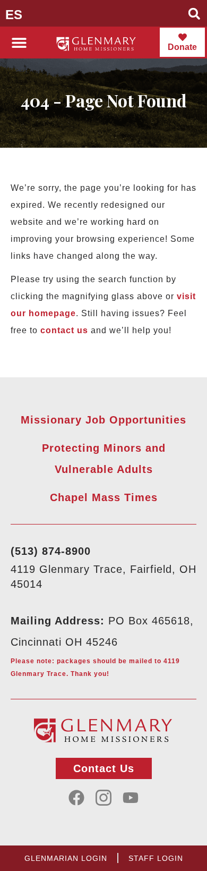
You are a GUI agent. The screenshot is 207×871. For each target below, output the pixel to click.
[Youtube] (131, 798)
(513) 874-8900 (51, 551)
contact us (64, 330)
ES (13, 14)
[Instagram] (103, 798)
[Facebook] (76, 798)
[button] (194, 13)
